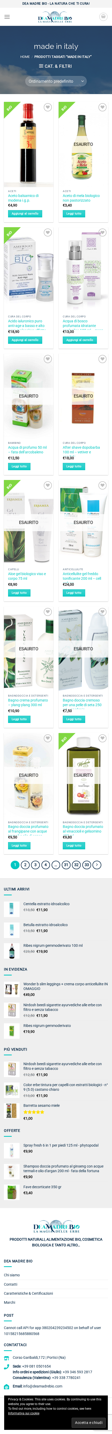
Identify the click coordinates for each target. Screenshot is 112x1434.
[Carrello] (103, 17)
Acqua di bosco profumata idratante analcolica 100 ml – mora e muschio (83, 328)
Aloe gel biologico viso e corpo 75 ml (27, 576)
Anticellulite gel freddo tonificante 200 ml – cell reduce (82, 578)
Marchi (9, 1302)
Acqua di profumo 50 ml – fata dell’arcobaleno (27, 449)
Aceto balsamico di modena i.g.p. (23, 198)
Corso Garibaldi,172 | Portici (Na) (39, 1357)
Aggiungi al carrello (25, 213)
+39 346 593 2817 (77, 1372)
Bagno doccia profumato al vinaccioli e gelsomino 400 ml (83, 831)
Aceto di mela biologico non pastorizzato (81, 198)
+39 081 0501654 (36, 1366)
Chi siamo (12, 1275)
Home (25, 57)
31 (66, 865)
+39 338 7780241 (66, 1378)
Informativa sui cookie (23, 1413)
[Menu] (7, 16)
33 (87, 865)
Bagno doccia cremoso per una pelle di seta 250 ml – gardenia (82, 704)
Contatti (10, 1284)
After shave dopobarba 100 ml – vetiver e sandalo (81, 452)
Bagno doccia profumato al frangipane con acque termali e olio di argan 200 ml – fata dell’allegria (28, 833)
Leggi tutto (74, 213)
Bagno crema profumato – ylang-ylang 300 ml (28, 702)
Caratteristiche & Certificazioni (28, 1293)
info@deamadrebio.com (42, 1386)
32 (76, 865)
